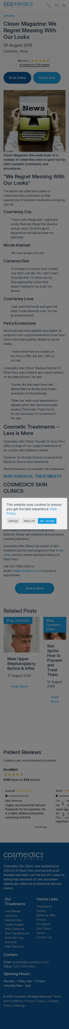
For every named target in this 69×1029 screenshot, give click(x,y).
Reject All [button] (29, 520)
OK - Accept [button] (47, 520)
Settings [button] (13, 520)
